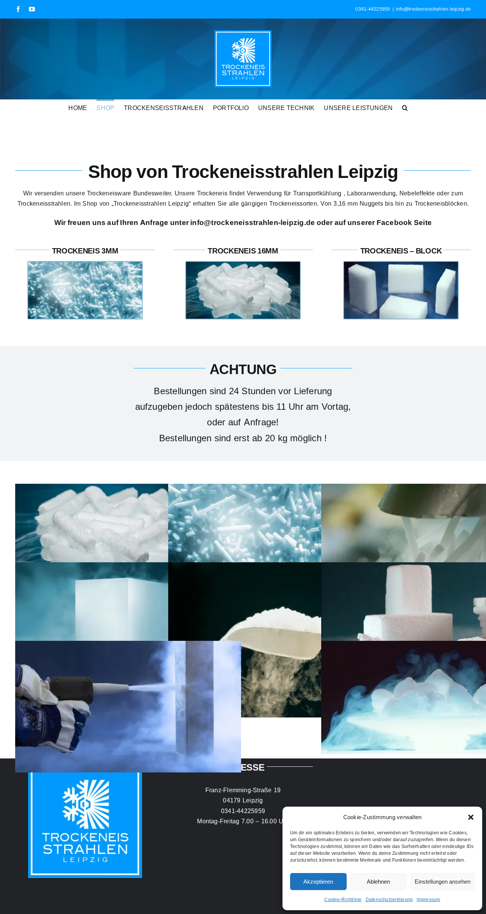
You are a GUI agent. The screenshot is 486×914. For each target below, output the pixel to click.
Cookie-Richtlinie (342, 899)
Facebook (394, 222)
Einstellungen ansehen (442, 881)
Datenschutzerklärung (389, 899)
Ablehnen (378, 881)
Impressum (428, 899)
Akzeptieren (318, 881)
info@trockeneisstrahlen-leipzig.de (433, 9)
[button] (471, 817)
